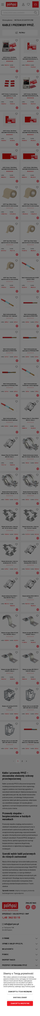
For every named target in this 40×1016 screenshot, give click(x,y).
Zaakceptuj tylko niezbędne (20, 991)
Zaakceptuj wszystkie (20, 1003)
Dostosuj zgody (20, 997)
